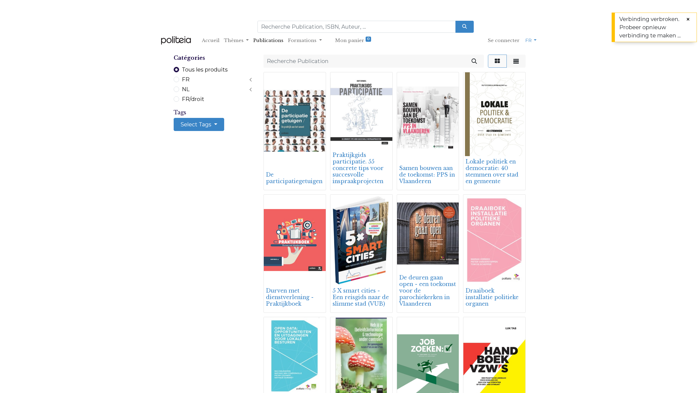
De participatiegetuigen (294, 177)
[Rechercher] (474, 61)
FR (185, 79)
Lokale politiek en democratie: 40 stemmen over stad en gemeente (492, 171)
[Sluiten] (688, 19)
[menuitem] (211, 40)
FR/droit (193, 99)
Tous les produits (205, 69)
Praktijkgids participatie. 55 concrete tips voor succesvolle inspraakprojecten (358, 168)
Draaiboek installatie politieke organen (492, 297)
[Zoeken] (464, 27)
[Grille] (497, 61)
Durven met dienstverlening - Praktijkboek (290, 297)
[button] (275, 160)
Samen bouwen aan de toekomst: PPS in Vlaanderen (427, 174)
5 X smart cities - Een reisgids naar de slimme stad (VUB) (361, 297)
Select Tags (196, 124)
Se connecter (504, 40)
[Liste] (516, 61)
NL (185, 89)
